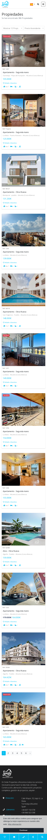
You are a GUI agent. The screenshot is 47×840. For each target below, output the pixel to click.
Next (42, 50)
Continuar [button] (23, 830)
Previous (4, 50)
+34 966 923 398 (28, 812)
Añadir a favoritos (10, 83)
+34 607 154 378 (28, 810)
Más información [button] (14, 824)
